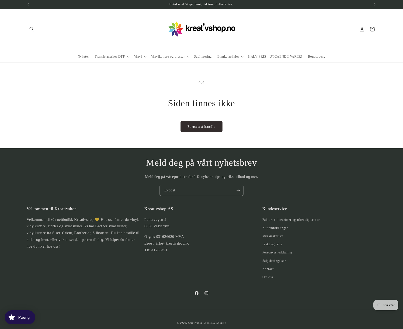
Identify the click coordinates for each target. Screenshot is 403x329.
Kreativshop (195, 322)
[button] (32, 29)
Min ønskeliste (272, 236)
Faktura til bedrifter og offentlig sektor (291, 220)
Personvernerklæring (277, 252)
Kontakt (268, 269)
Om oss (267, 277)
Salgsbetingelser (274, 261)
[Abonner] (238, 190)
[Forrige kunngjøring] (28, 4)
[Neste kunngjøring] (375, 4)
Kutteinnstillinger (275, 228)
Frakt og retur (272, 244)
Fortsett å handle (201, 126)
